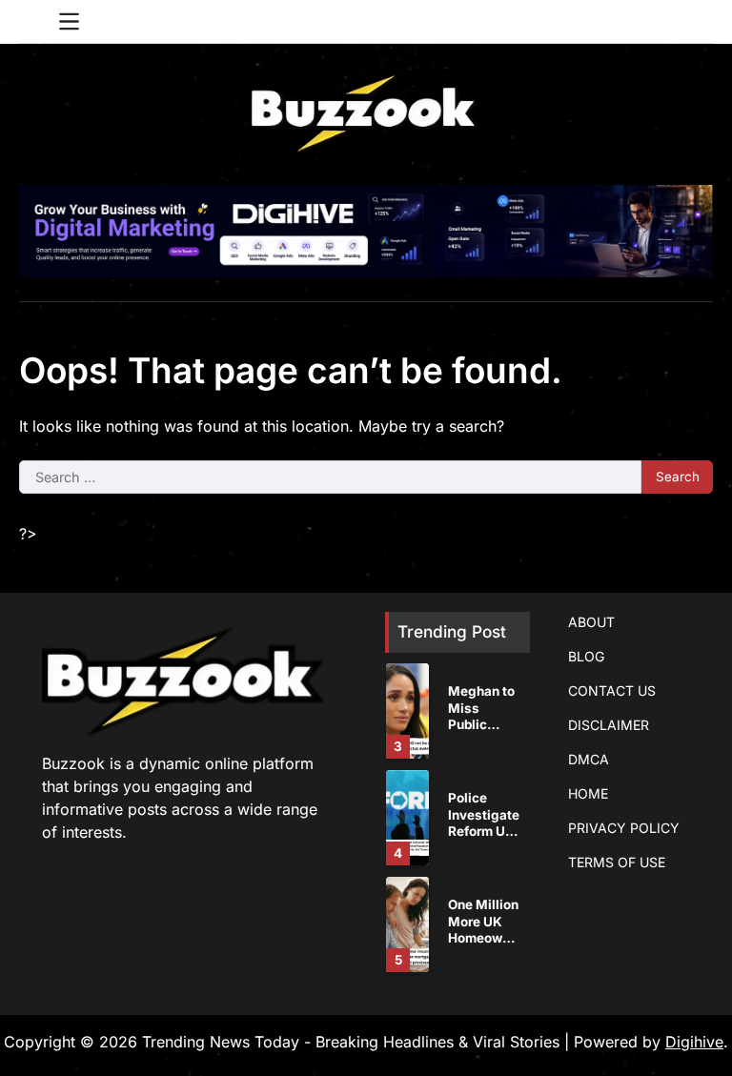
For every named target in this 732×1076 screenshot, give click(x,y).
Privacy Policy (624, 828)
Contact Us (612, 690)
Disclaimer (608, 725)
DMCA (588, 759)
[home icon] (33, 22)
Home (588, 793)
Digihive (694, 1041)
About (591, 622)
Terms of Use (616, 862)
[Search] (698, 22)
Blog (586, 656)
